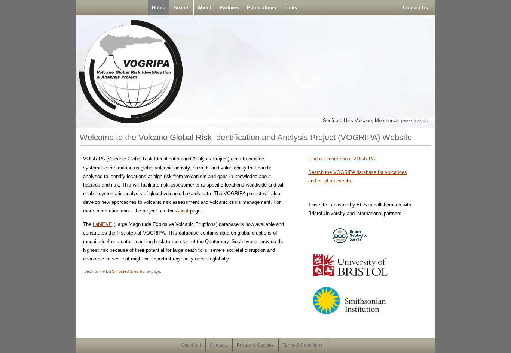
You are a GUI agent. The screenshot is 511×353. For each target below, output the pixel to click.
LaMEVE (102, 224)
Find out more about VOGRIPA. (342, 159)
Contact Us (415, 7)
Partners (229, 7)
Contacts (219, 345)
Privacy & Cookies (255, 345)
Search (182, 7)
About (204, 7)
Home (158, 7)
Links (290, 7)
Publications (261, 7)
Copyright (191, 345)
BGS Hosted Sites (122, 271)
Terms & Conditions (302, 345)
